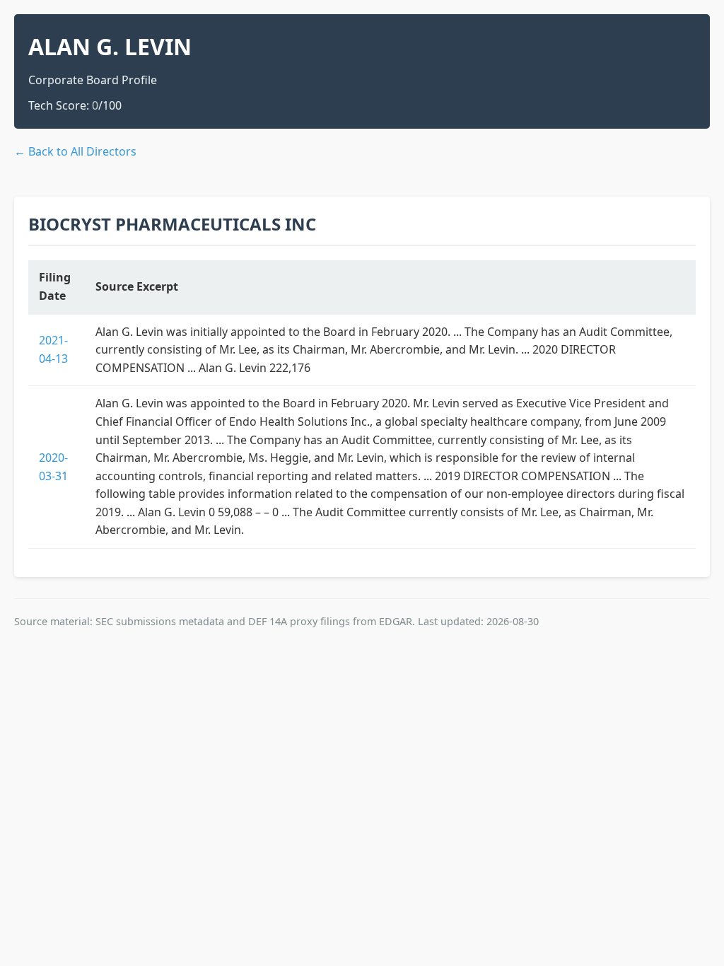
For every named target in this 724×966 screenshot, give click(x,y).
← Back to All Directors (75, 151)
